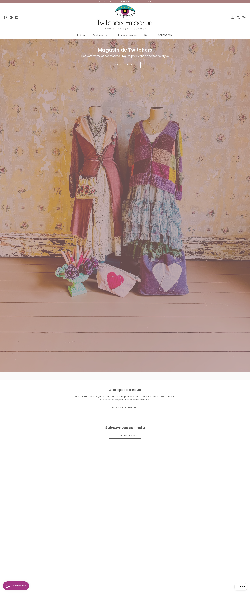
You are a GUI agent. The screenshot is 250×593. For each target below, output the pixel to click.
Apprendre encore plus (125, 407)
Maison (81, 35)
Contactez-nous (101, 35)
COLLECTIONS (165, 35)
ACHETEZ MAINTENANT (125, 65)
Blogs (147, 35)
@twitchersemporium (125, 435)
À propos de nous (127, 35)
